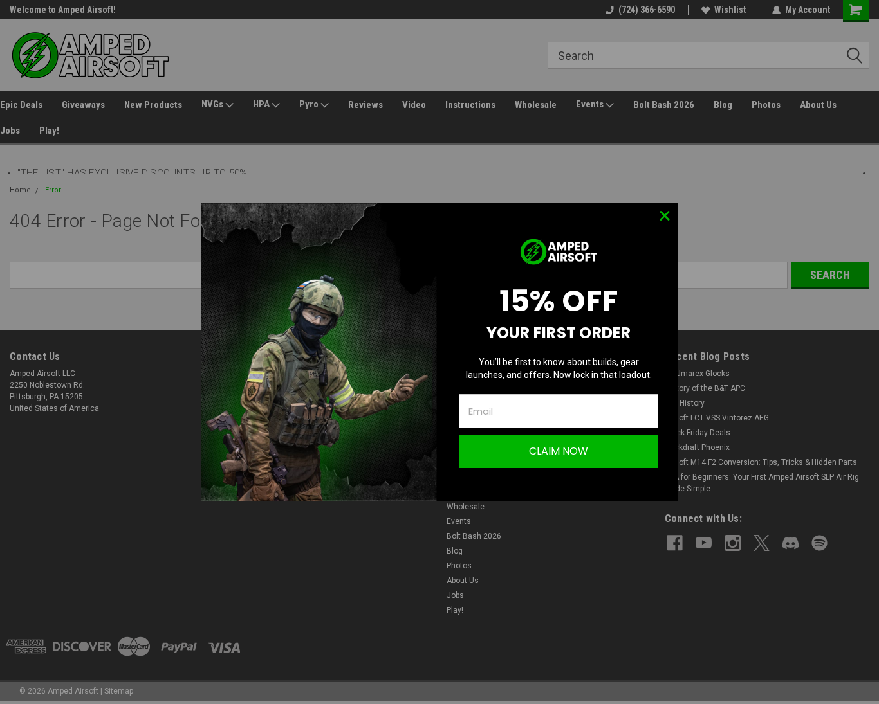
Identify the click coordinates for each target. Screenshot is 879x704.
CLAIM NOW (558, 451)
